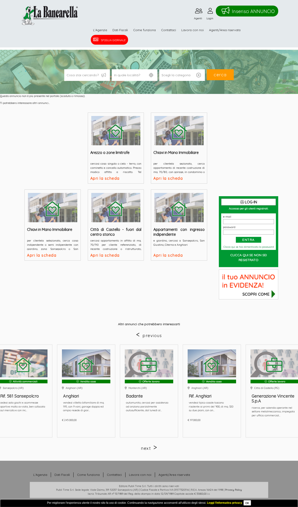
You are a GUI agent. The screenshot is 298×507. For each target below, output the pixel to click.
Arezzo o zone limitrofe (109, 152)
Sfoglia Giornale (113, 40)
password (229, 227)
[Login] (210, 12)
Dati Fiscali (120, 30)
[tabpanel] (149, 391)
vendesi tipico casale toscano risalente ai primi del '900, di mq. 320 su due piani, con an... (211, 406)
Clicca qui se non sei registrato (248, 257)
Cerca (220, 74)
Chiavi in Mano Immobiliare (176, 152)
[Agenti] (199, 12)
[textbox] (134, 75)
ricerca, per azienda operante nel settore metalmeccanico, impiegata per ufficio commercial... (273, 411)
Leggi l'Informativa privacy (224, 502)
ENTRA (248, 240)
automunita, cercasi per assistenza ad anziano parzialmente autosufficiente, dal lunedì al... (147, 406)
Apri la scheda (105, 178)
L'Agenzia (100, 30)
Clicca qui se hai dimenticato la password (249, 247)
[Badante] (149, 363)
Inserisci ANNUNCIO (253, 11)
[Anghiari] (86, 363)
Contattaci (168, 30)
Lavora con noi (192, 30)
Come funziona (144, 30)
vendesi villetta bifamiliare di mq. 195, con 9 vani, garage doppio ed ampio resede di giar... (83, 406)
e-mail (227, 216)
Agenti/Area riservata (224, 30)
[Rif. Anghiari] (212, 363)
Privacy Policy (233, 489)
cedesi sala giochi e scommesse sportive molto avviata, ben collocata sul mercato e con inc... (22, 406)
